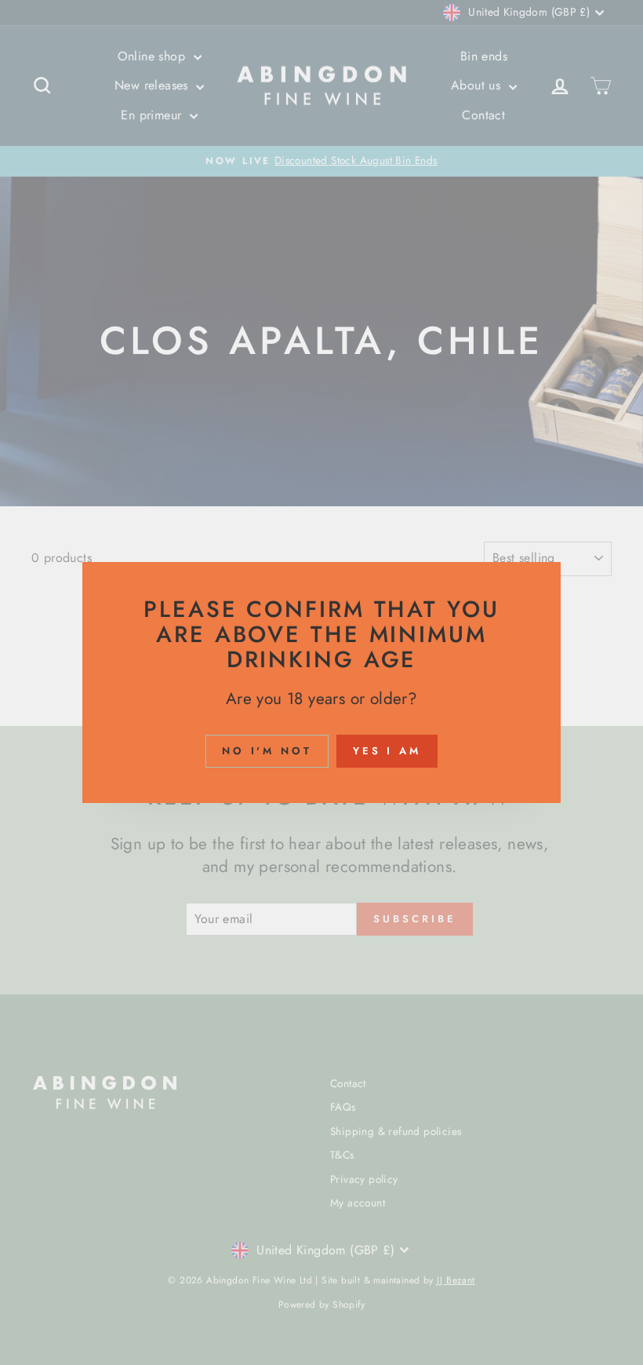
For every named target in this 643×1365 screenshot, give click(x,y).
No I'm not (267, 750)
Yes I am (387, 750)
